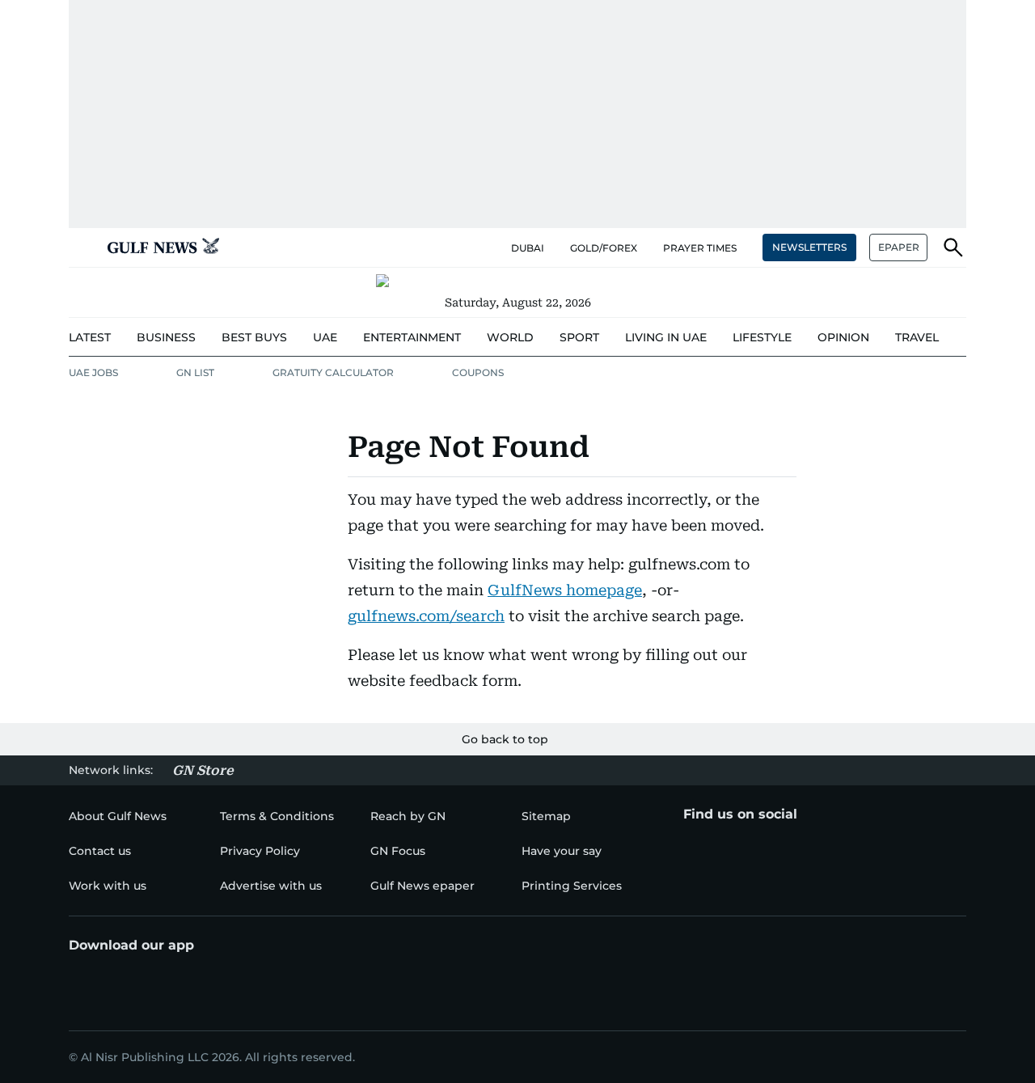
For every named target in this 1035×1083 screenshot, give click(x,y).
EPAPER (898, 247)
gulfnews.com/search (426, 615)
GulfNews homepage (565, 590)
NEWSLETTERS (809, 247)
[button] (82, 247)
